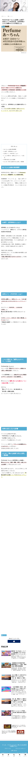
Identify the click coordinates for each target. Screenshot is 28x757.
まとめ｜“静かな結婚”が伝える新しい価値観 (14, 161)
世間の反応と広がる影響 (9, 159)
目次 (12, 146)
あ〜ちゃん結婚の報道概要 (10, 149)
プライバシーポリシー (20, 748)
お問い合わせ (14, 750)
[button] (25, 403)
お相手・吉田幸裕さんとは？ (10, 151)
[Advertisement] (14, 68)
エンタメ (4, 635)
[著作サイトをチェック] (14, 641)
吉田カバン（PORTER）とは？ (11, 153)
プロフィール (8, 748)
